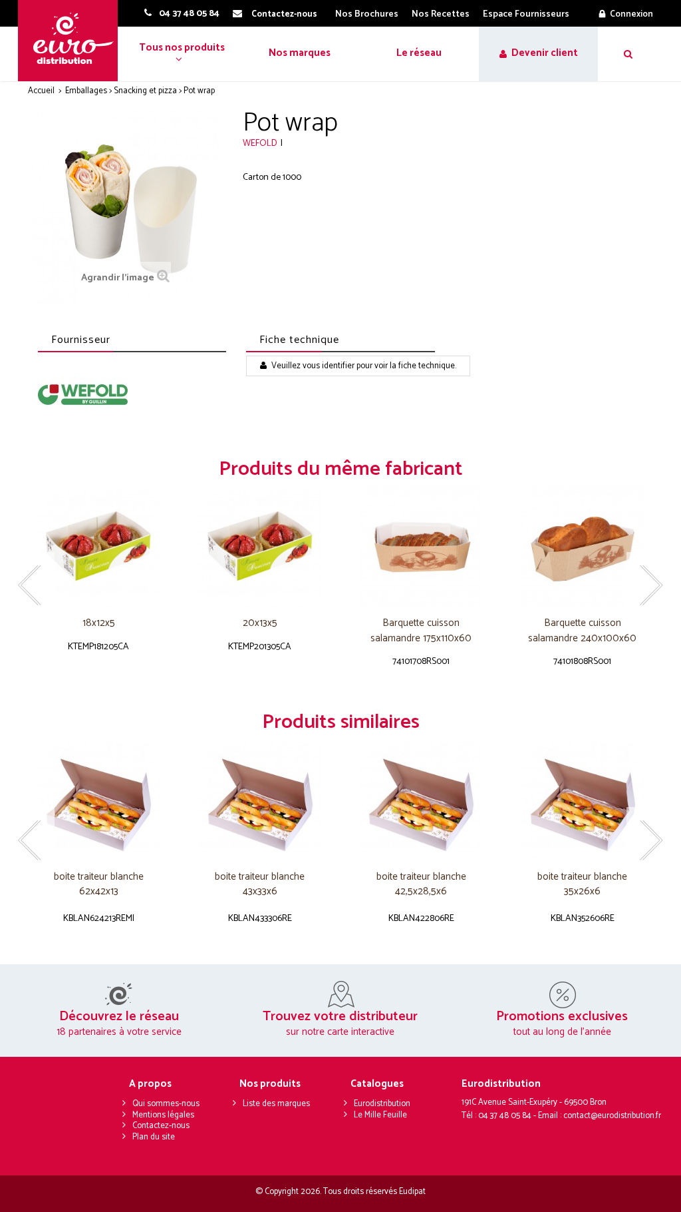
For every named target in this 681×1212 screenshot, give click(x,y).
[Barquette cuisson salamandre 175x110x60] (421, 546)
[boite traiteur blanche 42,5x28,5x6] (421, 799)
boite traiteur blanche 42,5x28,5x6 (421, 885)
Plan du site (153, 1137)
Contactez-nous (161, 1126)
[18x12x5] (99, 546)
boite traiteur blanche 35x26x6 (582, 885)
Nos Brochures (366, 14)
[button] (180, 54)
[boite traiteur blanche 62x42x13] (99, 799)
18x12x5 (98, 623)
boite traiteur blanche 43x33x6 (260, 885)
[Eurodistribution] (73, 40)
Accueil (41, 91)
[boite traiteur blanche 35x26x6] (583, 799)
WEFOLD (260, 143)
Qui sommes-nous (166, 1104)
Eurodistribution (382, 1104)
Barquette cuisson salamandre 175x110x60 (421, 631)
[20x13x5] (260, 546)
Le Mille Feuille (380, 1115)
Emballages (86, 91)
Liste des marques (276, 1104)
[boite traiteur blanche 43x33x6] (260, 799)
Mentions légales (163, 1115)
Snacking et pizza (145, 91)
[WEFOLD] (83, 394)
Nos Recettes (441, 14)
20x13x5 (260, 623)
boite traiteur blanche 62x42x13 (99, 885)
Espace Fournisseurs (526, 14)
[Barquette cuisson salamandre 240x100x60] (583, 546)
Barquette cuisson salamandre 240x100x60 (582, 631)
